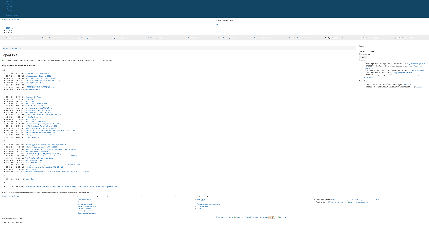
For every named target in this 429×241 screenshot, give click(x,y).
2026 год (9, 10)
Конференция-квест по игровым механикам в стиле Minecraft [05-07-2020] (52, 165)
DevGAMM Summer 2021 (34, 106)
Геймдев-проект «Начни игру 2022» (38, 76)
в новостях (365, 54)
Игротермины (11, 13)
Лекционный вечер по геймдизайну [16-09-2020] (43, 153)
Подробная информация (416, 63)
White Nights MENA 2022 (34, 82)
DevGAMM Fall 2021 (32, 99)
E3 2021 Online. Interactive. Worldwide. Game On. (43, 115)
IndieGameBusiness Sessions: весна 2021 (40, 132)
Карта (8, 8)
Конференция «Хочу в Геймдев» (37, 151)
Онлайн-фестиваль (32, 89)
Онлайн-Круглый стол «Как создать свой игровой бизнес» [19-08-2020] (51, 156)
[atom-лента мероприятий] (367, 199)
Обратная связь (12, 15)
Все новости (368, 77)
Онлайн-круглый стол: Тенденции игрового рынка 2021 (45, 144)
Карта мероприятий (85, 204)
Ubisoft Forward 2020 (33, 162)
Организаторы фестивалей (88, 213)
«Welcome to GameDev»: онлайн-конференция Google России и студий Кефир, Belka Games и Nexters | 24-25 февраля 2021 (71, 186)
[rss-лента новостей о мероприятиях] (337, 202)
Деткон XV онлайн (32, 137)
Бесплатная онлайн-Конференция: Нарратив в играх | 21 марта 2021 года (52, 130)
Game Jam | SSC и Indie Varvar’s (37, 74)
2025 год (9, 28)
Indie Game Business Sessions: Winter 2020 (41, 147)
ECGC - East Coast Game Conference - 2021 (41, 126)
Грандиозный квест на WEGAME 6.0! (38, 108)
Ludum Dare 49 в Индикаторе (36, 103)
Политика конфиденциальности (208, 204)
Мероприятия (11, 4)
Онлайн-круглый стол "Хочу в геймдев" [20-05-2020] (44, 167)
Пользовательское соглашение (208, 202)
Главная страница (84, 199)
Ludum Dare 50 (31, 85)
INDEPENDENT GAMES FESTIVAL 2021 (39, 110)
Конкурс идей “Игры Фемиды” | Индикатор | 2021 (43, 128)
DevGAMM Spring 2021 (33, 117)
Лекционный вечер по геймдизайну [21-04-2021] (43, 124)
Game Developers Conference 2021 (38, 112)
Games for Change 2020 (34, 160)
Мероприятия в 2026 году (87, 206)
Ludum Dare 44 (31, 179)
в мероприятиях (367, 51)
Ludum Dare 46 (31, 169)
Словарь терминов (84, 208)
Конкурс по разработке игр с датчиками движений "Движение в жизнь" (51, 149)
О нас (199, 208)
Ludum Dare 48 (31, 119)
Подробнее (407, 84)
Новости (9, 6)
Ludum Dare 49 (31, 101)
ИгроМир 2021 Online (33, 97)
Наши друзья (201, 199)
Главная (9, 1)
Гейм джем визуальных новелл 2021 (38, 135)
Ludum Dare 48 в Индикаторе (36, 121)
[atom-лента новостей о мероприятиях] (358, 202)
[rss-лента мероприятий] (342, 199)
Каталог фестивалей (85, 211)
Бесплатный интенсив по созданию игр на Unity (42, 80)
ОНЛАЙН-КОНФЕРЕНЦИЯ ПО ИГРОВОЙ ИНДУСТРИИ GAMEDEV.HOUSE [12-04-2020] (57, 171)
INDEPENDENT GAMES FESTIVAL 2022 (39, 87)
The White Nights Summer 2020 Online (39, 158)
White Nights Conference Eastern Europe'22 (41, 78)
